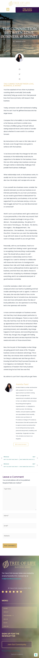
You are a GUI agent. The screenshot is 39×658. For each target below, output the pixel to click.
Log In (6, 626)
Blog (5, 623)
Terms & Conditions (17, 654)
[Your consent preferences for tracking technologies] (36, 655)
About (6, 612)
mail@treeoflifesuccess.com (11, 579)
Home (6, 608)
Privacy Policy (6, 651)
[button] (7, 9)
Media (6, 619)
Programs (8, 615)
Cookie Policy (15, 651)
